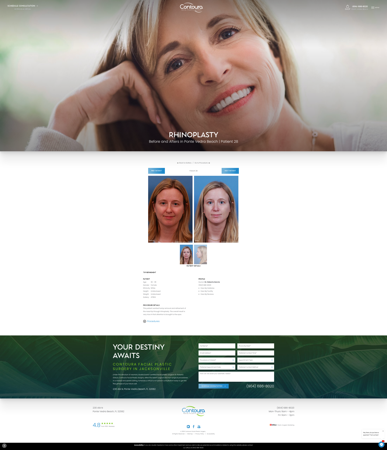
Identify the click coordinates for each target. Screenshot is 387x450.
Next (230, 171)
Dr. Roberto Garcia (212, 282)
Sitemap (190, 434)
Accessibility (211, 434)
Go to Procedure (201, 163)
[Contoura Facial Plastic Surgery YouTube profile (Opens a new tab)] (198, 426)
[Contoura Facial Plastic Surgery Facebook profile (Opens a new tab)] (193, 426)
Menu (377, 7)
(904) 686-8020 (360, 7)
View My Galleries (207, 288)
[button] (4, 445)
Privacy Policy (199, 434)
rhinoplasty (164, 311)
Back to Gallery (185, 163)
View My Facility (206, 291)
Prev (156, 171)
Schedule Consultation (212, 386)
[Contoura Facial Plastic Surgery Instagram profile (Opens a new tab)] (188, 426)
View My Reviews (207, 294)
